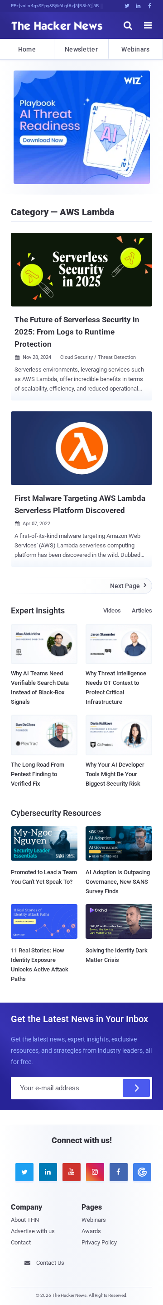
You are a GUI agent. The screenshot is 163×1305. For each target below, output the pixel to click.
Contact (21, 1242)
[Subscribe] (136, 1088)
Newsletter (81, 49)
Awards (91, 1231)
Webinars (135, 49)
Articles (142, 610)
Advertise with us (33, 1231)
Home (27, 49)
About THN (25, 1219)
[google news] (140, 1172)
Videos (112, 610)
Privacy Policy (99, 1242)
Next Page (128, 585)
